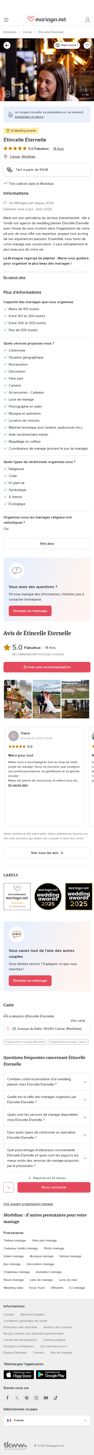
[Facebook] (7, 1398)
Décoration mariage (40, 1264)
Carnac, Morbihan (22, 156)
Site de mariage (61, 1352)
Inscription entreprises (18, 1346)
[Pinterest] (27, 1398)
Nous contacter (54, 1187)
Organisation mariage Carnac (68, 1042)
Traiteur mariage (14, 1240)
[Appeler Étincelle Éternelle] (8, 1187)
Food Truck (37, 1288)
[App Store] (18, 1378)
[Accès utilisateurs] (88, 20)
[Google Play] (51, 1378)
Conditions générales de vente (25, 1321)
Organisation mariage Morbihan (25, 1042)
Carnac (28, 32)
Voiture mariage (70, 1256)
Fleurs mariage (13, 1280)
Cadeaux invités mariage (20, 1248)
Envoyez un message (30, 611)
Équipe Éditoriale (15, 1352)
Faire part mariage (44, 1240)
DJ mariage (77, 1288)
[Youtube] (46, 1398)
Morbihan (10, 32)
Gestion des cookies (58, 1327)
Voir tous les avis (45, 853)
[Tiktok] (55, 1398)
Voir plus (47, 543)
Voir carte (78, 1020)
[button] (47, 589)
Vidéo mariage (13, 1256)
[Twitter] (17, 1398)
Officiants (56, 1288)
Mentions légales (33, 1314)
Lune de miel (68, 1280)
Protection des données (20, 1327)
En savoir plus (14, 277)
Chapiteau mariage (16, 1272)
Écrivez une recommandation (47, 667)
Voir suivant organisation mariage (28, 1204)
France (19, 1420)
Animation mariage (49, 1272)
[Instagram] (36, 1398)
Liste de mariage (41, 1280)
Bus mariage (12, 1264)
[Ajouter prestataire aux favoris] (87, 45)
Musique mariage (42, 1256)
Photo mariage (54, 1248)
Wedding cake (13, 1288)
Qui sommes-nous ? (54, 1346)
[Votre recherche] (6, 45)
